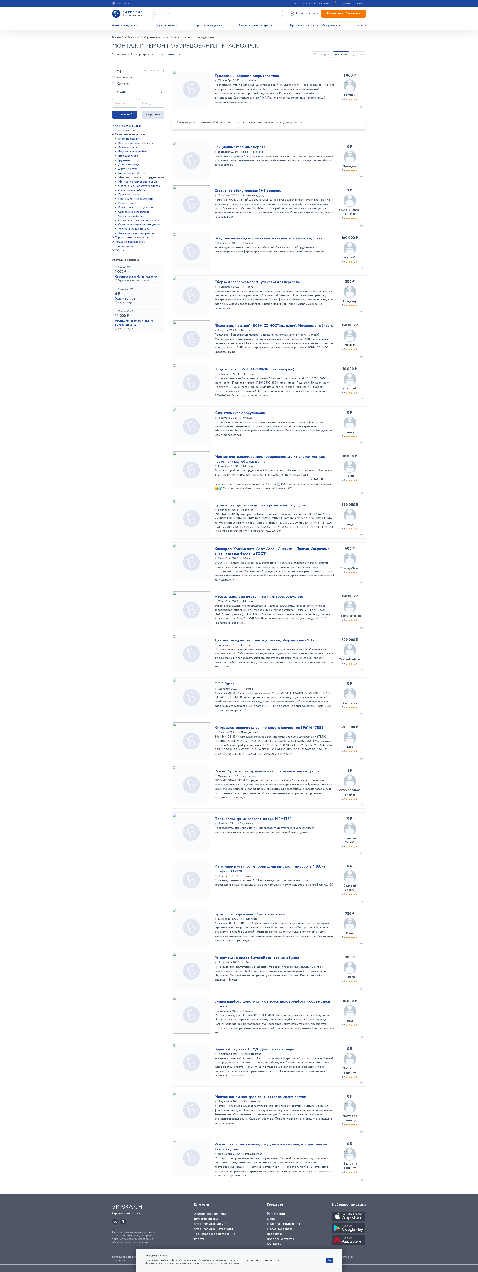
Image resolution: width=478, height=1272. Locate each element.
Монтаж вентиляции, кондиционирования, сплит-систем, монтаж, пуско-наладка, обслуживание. (270, 459)
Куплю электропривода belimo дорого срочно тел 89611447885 (269, 727)
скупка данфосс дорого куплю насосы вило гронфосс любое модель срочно (273, 1004)
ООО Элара (225, 684)
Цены (271, 1218)
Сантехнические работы (134, 212)
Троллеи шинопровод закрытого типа (247, 76)
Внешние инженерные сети (135, 143)
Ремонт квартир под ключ (135, 207)
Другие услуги (127, 169)
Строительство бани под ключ (138, 220)
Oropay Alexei (349, 568)
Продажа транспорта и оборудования (315, 25)
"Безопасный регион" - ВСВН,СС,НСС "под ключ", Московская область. (274, 325)
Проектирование (129, 194)
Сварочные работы (130, 216)
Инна (349, 933)
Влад (349, 747)
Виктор (350, 977)
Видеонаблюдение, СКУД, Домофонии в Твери (254, 1049)
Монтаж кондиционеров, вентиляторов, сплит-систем (260, 1097)
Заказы (306, 3)
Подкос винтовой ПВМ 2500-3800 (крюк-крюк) (254, 369)
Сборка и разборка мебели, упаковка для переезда (257, 282)
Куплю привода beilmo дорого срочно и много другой (260, 505)
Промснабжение (349, 616)
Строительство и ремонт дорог (139, 224)
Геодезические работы (133, 151)
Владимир (350, 301)
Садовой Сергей (350, 840)
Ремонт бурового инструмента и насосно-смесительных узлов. (267, 771)
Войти (358, 3)
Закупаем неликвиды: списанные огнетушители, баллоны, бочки (268, 238)
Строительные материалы (256, 25)
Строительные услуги (208, 25)
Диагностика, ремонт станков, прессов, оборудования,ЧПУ (265, 640)
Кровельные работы (131, 173)
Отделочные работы (132, 190)
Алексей (350, 257)
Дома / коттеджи (129, 164)
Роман (349, 432)
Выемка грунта (127, 147)
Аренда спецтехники (125, 25)
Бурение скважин (129, 139)
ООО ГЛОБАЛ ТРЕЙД (349, 212)
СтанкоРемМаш (350, 659)
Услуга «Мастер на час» (134, 229)
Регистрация (276, 1213)
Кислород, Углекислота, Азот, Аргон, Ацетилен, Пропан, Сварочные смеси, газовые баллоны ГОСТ (272, 551)
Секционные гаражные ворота (240, 147)
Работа (361, 25)
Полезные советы (280, 1228)
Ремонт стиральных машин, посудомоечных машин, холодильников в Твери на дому (272, 1147)
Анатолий (350, 388)
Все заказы (275, 1234)
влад (350, 524)
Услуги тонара (125, 299)
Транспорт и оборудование (214, 1234)
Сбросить (153, 114)
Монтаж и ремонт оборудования (141, 177)
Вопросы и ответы (280, 1239)
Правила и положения (283, 1223)
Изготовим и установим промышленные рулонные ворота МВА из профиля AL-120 (270, 869)
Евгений (349, 95)
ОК (329, 1260)
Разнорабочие (127, 203)
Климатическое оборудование (240, 413)
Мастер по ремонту (349, 1070)
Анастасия (349, 703)
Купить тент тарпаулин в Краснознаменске (250, 914)
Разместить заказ (306, 13)
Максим (349, 345)
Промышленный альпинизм (135, 199)
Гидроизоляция (128, 156)
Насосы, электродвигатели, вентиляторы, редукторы (259, 596)
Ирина (349, 476)
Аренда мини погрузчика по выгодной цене (134, 323)
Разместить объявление (343, 13)
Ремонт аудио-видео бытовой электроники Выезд (257, 957)
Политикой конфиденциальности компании (169, 1263)
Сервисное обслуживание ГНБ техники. (248, 190)
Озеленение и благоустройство (139, 186)
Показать (124, 114)
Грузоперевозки (166, 25)
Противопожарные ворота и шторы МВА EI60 (253, 819)
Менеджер (349, 166)
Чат (295, 3)
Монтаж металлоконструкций (138, 182)
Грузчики (124, 160)
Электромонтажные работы (136, 233)
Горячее (345, 3)
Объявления (322, 3)
